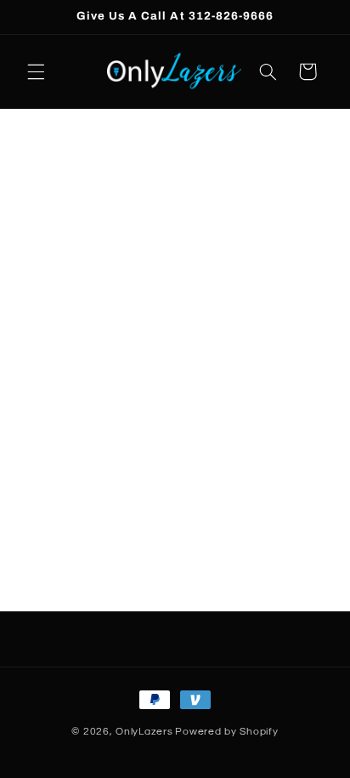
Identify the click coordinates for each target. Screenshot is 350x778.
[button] (35, 71)
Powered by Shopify (226, 731)
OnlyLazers (144, 731)
